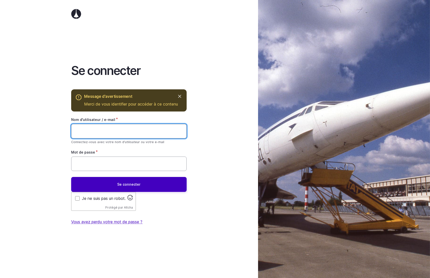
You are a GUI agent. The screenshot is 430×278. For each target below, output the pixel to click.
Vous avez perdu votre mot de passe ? (106, 221)
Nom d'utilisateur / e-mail (93, 119)
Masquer (179, 96)
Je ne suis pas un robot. (104, 198)
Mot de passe (83, 152)
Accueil (129, 14)
